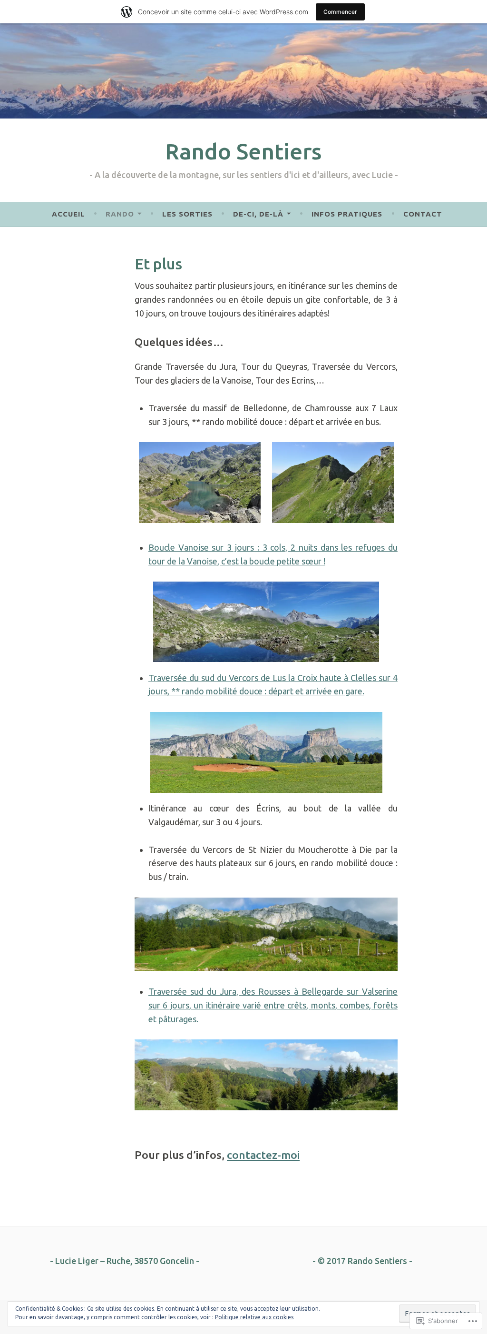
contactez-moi (263, 1155)
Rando (120, 214)
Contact (422, 214)
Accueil (68, 214)
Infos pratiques (347, 214)
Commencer (340, 11)
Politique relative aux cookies (254, 1317)
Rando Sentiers (243, 151)
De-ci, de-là (258, 214)
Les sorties (187, 214)
